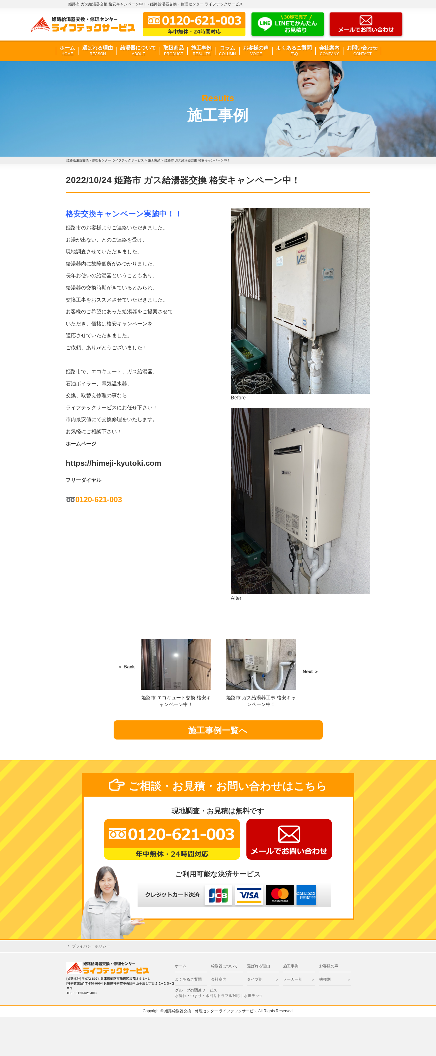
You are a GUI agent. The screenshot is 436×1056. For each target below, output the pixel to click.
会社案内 (329, 50)
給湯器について (138, 50)
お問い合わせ (362, 50)
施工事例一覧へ (218, 730)
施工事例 (201, 50)
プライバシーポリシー (91, 946)
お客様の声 (256, 50)
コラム (227, 50)
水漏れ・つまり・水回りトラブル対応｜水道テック (219, 995)
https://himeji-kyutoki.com (113, 463)
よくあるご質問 (294, 50)
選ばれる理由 (97, 50)
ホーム (67, 50)
